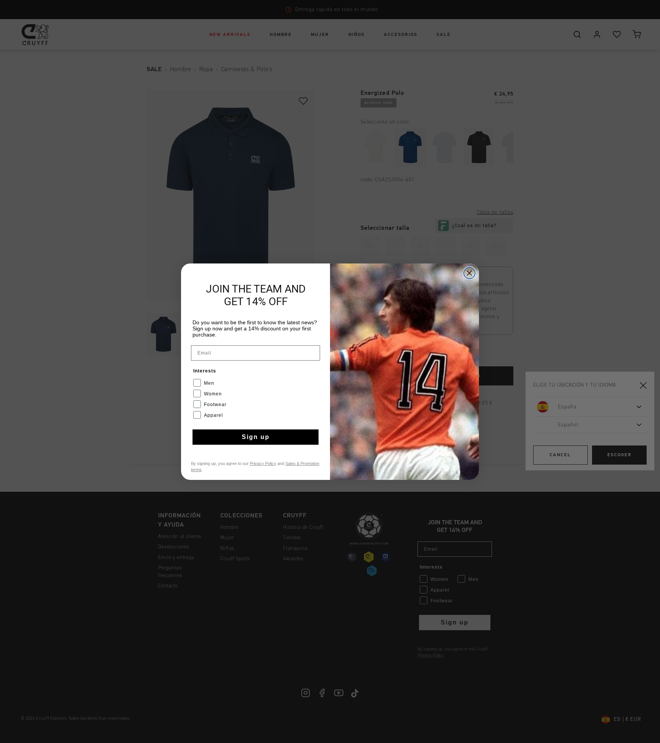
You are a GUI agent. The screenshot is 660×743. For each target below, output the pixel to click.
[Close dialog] (469, 273)
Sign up (256, 437)
